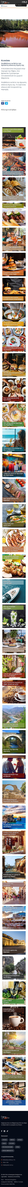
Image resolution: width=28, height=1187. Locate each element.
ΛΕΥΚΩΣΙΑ (4, 1139)
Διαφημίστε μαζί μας (7, 1182)
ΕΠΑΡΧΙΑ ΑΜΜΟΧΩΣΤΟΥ (7, 1150)
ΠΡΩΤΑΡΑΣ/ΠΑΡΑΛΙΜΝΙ (7, 1147)
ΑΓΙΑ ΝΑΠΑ (11, 1143)
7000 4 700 (5, 1162)
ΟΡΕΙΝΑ (17, 1147)
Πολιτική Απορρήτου (10, 1179)
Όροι (2, 1179)
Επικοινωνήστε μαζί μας (8, 1184)
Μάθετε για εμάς (18, 1182)
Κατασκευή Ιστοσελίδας (14, 1176)
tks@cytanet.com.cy (8, 1165)
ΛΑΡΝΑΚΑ (20, 1139)
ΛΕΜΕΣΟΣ (12, 1139)
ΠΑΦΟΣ (4, 1143)
